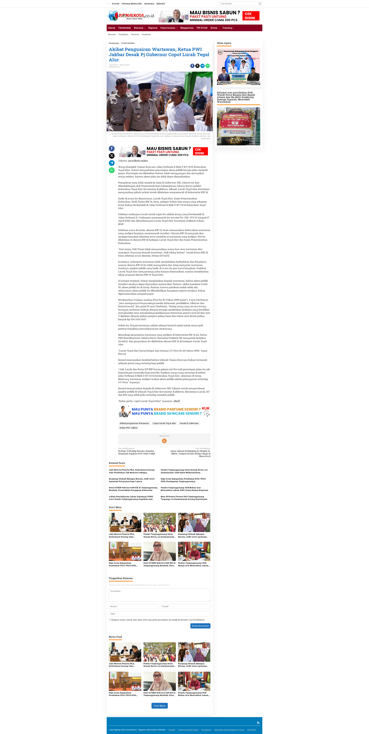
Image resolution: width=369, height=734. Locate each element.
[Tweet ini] (197, 66)
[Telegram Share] (202, 66)
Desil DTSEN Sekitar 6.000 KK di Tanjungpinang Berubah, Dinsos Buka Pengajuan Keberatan (133, 488)
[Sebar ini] (192, 66)
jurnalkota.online (138, 161)
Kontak (172, 730)
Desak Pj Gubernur (189, 423)
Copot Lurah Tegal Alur (164, 423)
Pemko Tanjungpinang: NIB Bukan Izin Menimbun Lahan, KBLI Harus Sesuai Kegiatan (184, 488)
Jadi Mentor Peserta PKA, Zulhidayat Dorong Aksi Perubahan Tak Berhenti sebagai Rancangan (132, 471)
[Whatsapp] (207, 66)
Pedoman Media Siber (188, 730)
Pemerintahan (114, 67)
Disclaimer (206, 730)
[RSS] (164, 441)
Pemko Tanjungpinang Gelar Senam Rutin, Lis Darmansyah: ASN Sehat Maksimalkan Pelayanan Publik (184, 471)
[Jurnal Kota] (131, 16)
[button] (259, 3)
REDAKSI (251, 730)
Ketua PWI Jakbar (129, 428)
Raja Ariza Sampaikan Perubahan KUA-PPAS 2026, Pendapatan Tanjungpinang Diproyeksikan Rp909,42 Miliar (183, 480)
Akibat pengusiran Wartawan (134, 423)
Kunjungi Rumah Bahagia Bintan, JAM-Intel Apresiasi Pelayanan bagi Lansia (132, 480)
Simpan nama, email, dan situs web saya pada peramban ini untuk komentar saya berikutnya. (158, 620)
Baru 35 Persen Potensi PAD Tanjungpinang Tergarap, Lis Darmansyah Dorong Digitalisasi (184, 497)
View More (159, 705)
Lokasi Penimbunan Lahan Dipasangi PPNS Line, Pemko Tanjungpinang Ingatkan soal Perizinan (131, 497)
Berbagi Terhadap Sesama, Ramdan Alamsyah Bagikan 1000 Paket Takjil (136, 451)
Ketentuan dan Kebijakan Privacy (229, 730)
